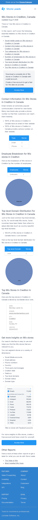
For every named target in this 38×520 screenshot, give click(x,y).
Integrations (6, 483)
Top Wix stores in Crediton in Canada (19, 67)
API (3, 487)
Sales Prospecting (9, 475)
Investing (5, 479)
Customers (25, 483)
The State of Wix (11, 461)
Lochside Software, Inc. (11, 516)
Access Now (19, 90)
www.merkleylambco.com (19, 313)
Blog (22, 487)
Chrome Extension (25, 2)
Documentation (7, 502)
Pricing (4, 498)
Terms (23, 502)
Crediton (12, 319)
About (23, 475)
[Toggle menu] (35, 9)
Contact (24, 479)
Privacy (23, 498)
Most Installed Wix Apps (14, 463)
